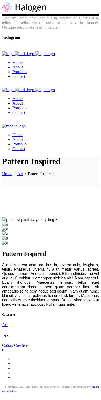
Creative (21, 345)
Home (7, 174)
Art (20, 174)
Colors (7, 345)
